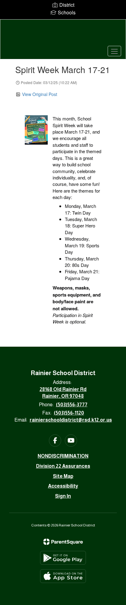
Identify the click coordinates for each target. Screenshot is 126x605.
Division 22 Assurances (63, 466)
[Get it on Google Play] (63, 558)
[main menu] (114, 51)
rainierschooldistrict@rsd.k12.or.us (71, 419)
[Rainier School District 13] (63, 34)
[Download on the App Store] (63, 576)
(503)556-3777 (71, 404)
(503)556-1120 (69, 412)
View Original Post (39, 94)
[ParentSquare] (63, 541)
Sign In (63, 496)
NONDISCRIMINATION (63, 456)
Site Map (63, 476)
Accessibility (63, 486)
